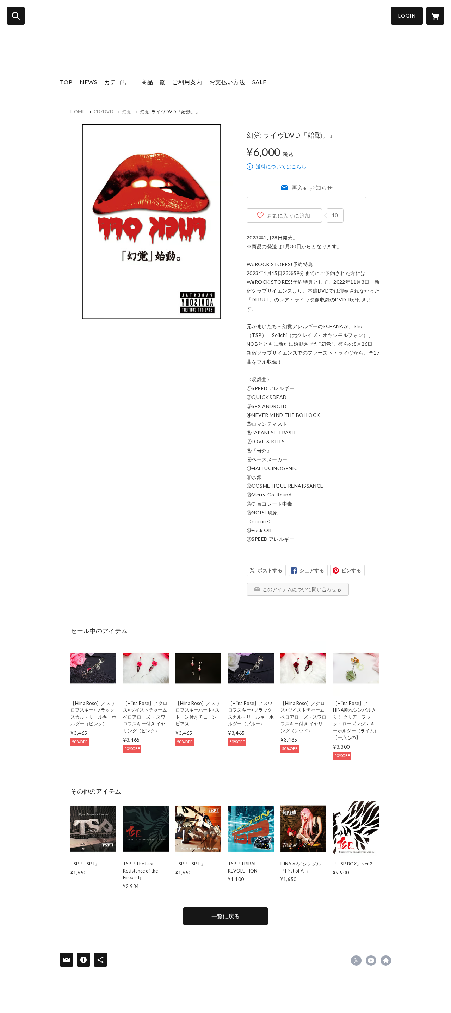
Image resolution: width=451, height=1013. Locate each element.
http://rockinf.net (386, 960)
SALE (259, 82)
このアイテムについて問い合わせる (301, 589)
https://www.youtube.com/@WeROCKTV (371, 960)
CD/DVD (104, 111)
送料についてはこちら (281, 166)
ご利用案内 (187, 82)
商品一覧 (153, 82)
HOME (77, 111)
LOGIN (407, 16)
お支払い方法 (227, 82)
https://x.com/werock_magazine (356, 960)
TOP (66, 82)
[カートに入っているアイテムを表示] (435, 16)
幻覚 (127, 111)
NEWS (88, 82)
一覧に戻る (225, 916)
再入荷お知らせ (312, 187)
